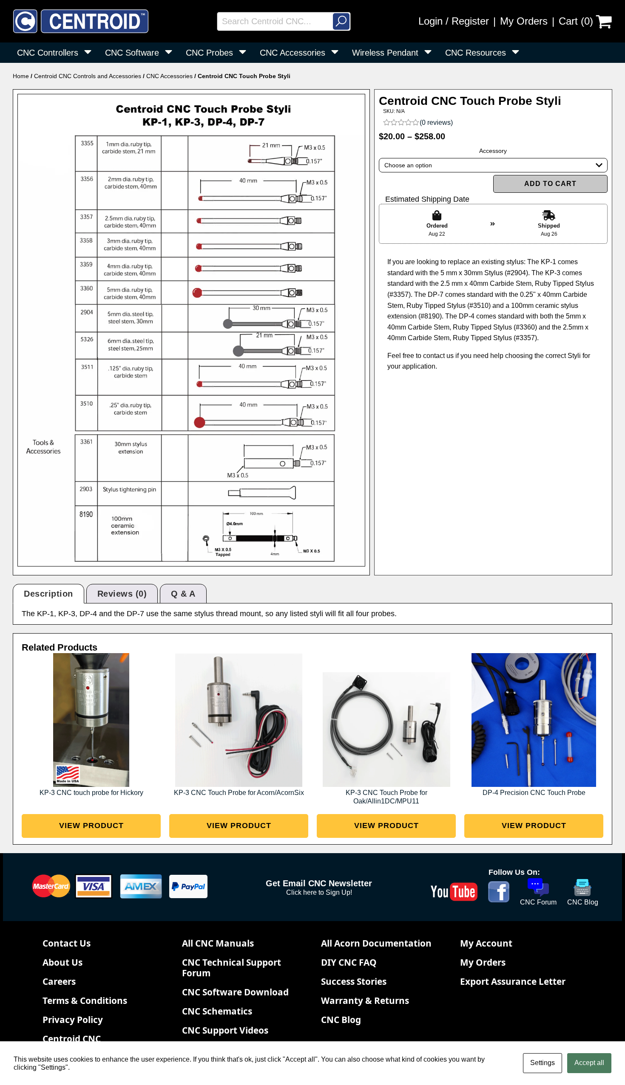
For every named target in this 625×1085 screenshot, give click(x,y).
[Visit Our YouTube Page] (454, 891)
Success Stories (353, 981)
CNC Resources (475, 52)
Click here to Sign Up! (319, 892)
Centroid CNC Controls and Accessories (87, 76)
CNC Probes (209, 52)
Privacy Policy (73, 1020)
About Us (62, 962)
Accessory (493, 150)
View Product (91, 825)
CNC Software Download (235, 992)
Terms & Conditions (85, 1000)
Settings (542, 1062)
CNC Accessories (292, 52)
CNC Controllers (47, 52)
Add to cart (550, 183)
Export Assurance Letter (512, 981)
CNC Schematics (217, 1011)
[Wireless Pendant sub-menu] (430, 52)
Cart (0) (576, 21)
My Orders (524, 21)
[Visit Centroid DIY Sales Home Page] (81, 21)
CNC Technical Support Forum (231, 967)
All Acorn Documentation (376, 943)
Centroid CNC (72, 1039)
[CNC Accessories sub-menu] (337, 52)
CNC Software (132, 52)
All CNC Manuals (218, 943)
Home (21, 76)
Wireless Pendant (385, 52)
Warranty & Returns (365, 1000)
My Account (486, 943)
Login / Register (453, 21)
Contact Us (67, 943)
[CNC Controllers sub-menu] (89, 52)
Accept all (589, 1062)
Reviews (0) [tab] (122, 593)
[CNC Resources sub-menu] (517, 52)
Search (341, 21)
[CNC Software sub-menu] (170, 52)
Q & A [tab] (183, 593)
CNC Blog (341, 1020)
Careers (59, 981)
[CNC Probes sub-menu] (244, 52)
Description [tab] (48, 593)
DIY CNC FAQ (349, 962)
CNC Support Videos (225, 1030)
